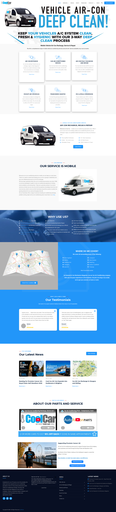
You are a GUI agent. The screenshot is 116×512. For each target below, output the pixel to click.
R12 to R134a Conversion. (27, 227)
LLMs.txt (22, 509)
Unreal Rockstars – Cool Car (95, 488)
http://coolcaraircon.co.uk (48, 481)
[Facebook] (4, 498)
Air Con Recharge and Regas (65, 485)
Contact (91, 2)
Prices (72, 2)
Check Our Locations (28, 282)
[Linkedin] (10, 498)
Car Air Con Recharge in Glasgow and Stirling (99, 486)
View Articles (91, 353)
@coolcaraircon (43, 476)
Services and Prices (63, 487)
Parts (77, 2)
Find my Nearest (109, 2)
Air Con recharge (27, 221)
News (98, 2)
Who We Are (62, 482)
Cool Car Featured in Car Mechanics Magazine (99, 491)
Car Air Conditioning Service (28, 223)
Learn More (78, 146)
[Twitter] (7, 498)
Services (65, 2)
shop (54, 194)
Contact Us (61, 498)
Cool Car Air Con (35, 476)
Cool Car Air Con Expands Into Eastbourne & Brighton (100, 483)
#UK (40, 481)
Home (59, 2)
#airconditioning (37, 478)
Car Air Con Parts (63, 493)
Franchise (83, 2)
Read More (31, 74)
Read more (58, 72)
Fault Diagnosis (24, 230)
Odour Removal (25, 225)
